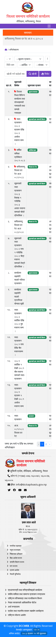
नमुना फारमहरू (15, 549)
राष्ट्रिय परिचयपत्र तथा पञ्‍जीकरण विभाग (25, 598)
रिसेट (46, 74)
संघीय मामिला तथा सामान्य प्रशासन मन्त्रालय (26, 594)
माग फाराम (13, 566)
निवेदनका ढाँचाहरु (16, 553)
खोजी (34, 74)
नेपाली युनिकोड (15, 574)
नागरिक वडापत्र (15, 545)
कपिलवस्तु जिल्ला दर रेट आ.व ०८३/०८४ (24, 38)
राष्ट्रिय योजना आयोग (17, 615)
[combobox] (29, 59)
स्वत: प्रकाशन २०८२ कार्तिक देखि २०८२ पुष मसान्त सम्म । (19, 320)
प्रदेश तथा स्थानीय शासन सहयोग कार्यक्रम (26, 610)
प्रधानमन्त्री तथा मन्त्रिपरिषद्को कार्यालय (25, 589)
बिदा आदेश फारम (16, 558)
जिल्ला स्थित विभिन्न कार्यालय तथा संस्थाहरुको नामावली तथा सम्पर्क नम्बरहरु (19, 102)
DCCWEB (24, 626)
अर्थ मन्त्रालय (13, 606)
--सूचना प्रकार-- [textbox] (24, 59)
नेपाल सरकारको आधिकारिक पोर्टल (22, 602)
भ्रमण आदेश (14, 570)
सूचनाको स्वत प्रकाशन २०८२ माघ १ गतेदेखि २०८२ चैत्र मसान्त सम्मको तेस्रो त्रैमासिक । (19, 252)
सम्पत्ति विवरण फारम (17, 562)
